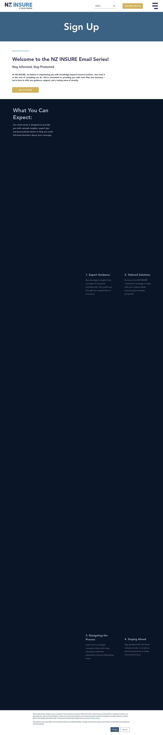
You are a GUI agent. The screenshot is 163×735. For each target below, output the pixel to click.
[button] (155, 6)
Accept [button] (115, 729)
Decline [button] (124, 729)
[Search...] (114, 5)
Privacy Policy (95, 718)
